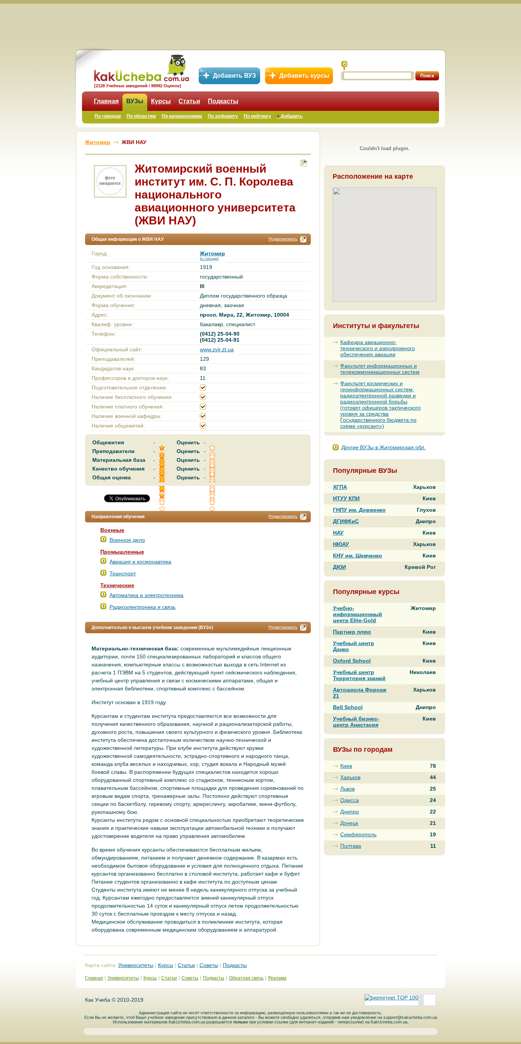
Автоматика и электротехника (146, 595)
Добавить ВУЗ (234, 75)
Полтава (350, 846)
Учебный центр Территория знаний (359, 675)
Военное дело (127, 540)
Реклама (277, 978)
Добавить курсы (304, 75)
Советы (208, 965)
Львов (347, 789)
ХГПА (340, 487)
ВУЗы (134, 101)
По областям (141, 116)
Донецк (349, 823)
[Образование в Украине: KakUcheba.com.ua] (141, 67)
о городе (209, 258)
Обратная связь (246, 978)
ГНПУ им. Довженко (359, 510)
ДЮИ (339, 567)
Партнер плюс (352, 632)
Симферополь (358, 834)
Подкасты (223, 101)
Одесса (349, 800)
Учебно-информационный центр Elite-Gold (357, 614)
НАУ (338, 533)
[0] (213, 496)
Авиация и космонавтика (140, 562)
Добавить (289, 116)
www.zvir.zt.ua (217, 349)
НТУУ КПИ (346, 498)
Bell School (348, 707)
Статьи (189, 101)
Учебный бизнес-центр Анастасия (356, 722)
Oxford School (352, 661)
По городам (108, 116)
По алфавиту (223, 116)
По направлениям (182, 116)
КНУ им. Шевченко (357, 555)
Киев (346, 766)
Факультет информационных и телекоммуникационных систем (380, 369)
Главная (106, 101)
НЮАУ (341, 544)
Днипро (349, 812)
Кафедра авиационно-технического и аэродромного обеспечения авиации (377, 348)
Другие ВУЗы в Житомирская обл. (383, 447)
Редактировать (283, 239)
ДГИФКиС (346, 521)
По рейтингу (257, 116)
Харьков (350, 777)
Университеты (135, 965)
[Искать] (344, 65)
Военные (112, 530)
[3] (162, 496)
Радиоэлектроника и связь (142, 607)
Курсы (161, 101)
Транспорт (122, 573)
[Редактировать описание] (303, 239)
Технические (117, 585)
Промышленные (122, 552)
